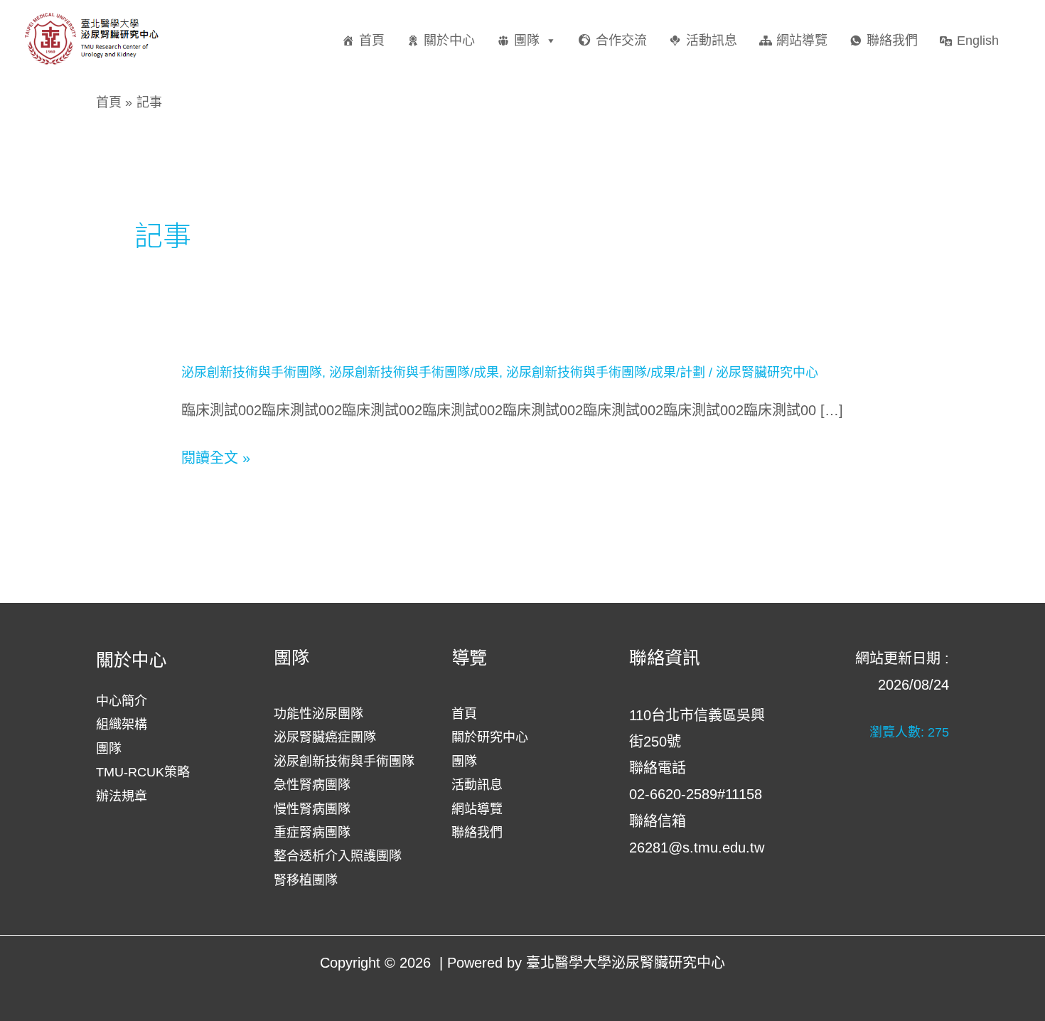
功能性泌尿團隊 (318, 714)
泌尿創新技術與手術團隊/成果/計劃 (605, 372)
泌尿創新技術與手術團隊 (251, 372)
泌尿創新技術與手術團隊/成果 (414, 372)
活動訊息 (711, 40)
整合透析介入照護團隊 (338, 856)
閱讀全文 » (215, 458)
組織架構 (121, 724)
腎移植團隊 (306, 880)
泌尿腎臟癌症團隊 (325, 737)
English (978, 40)
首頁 (372, 40)
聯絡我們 (892, 40)
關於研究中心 (489, 737)
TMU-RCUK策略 (143, 772)
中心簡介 (121, 701)
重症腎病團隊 (312, 832)
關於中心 (449, 40)
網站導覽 (801, 40)
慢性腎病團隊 (312, 809)
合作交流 (621, 40)
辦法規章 (121, 796)
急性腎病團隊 (312, 785)
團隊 (527, 40)
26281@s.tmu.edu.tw (696, 847)
